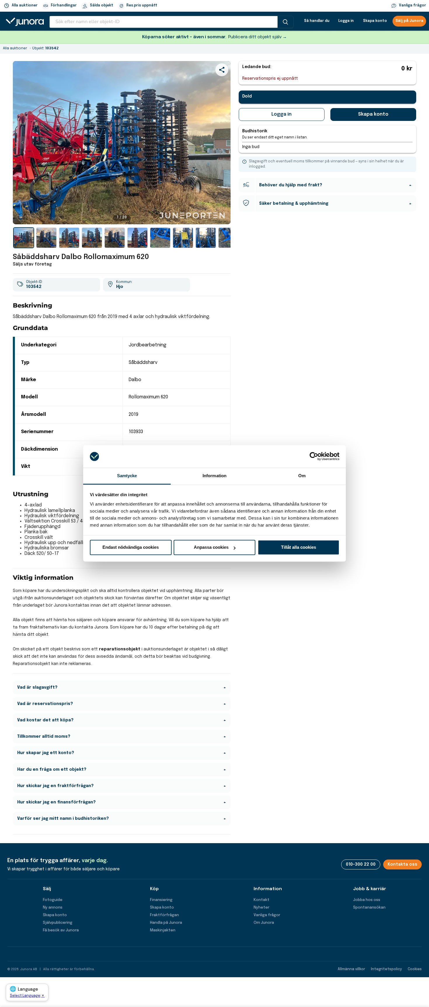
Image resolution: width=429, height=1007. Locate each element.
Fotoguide (52, 900)
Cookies (415, 969)
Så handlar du (316, 21)
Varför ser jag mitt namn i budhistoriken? (63, 819)
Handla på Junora (166, 923)
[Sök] (285, 22)
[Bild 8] (182, 237)
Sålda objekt (101, 5)
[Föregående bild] (22, 142)
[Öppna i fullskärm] (223, 216)
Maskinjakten (162, 930)
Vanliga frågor (412, 5)
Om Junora (264, 923)
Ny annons (52, 907)
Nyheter (261, 907)
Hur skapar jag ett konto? (45, 753)
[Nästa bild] (221, 142)
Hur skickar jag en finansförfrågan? (56, 802)
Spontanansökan (369, 907)
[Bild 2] (46, 237)
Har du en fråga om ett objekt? (51, 770)
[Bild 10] (228, 237)
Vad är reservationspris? (45, 704)
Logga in (346, 21)
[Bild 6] (137, 237)
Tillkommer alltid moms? (43, 737)
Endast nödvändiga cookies (130, 547)
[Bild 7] (160, 237)
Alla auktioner (25, 5)
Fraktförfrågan (164, 915)
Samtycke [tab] (127, 475)
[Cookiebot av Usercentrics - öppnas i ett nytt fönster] (313, 456)
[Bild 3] (69, 237)
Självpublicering (57, 923)
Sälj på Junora (409, 21)
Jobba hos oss (366, 900)
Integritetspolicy (386, 969)
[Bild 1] (23, 237)
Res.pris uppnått (141, 5)
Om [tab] (302, 475)
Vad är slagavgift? (37, 687)
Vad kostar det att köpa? (45, 720)
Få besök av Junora (61, 930)
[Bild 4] (91, 237)
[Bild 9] (205, 237)
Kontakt (261, 900)
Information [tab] (214, 475)
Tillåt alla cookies (298, 547)
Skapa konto (375, 21)
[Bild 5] (114, 237)
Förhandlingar (64, 5)
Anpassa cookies (211, 547)
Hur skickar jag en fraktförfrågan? (55, 786)
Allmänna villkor (351, 969)
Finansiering (161, 900)
